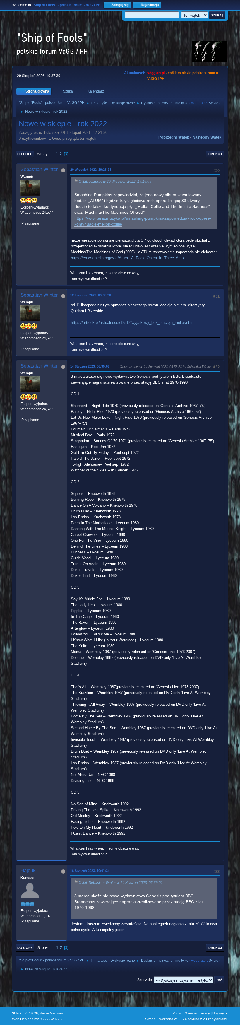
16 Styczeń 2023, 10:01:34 (89, 870)
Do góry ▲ (220, 1013)
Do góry (25, 947)
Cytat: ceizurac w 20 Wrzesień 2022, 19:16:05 (115, 182)
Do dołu (24, 154)
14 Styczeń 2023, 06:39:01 (89, 366)
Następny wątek (207, 137)
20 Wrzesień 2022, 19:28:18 (90, 169)
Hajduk (28, 870)
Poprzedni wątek (173, 137)
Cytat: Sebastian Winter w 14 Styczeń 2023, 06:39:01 (121, 883)
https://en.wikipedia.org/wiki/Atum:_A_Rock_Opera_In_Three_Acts (127, 258)
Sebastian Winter (39, 169)
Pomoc (178, 1013)
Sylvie (213, 103)
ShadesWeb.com (52, 1019)
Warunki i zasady (197, 1013)
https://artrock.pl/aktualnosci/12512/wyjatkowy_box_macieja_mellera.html (133, 322)
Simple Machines (52, 1013)
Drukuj (215, 154)
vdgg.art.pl (156, 73)
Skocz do (144, 980)
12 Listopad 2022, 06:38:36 (90, 295)
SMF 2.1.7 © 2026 (25, 1013)
